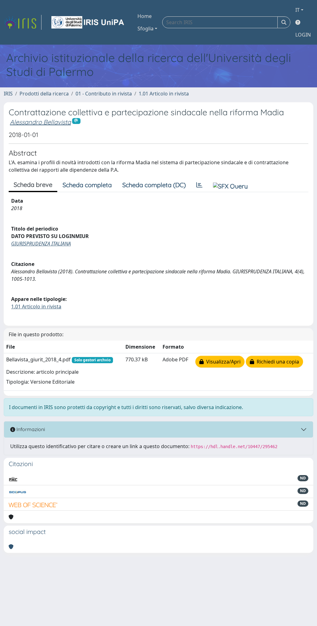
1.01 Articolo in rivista (164, 93)
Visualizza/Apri (222, 361)
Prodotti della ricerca (44, 93)
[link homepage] (22, 22)
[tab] (199, 185)
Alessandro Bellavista (40, 122)
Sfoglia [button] (145, 28)
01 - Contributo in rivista (104, 93)
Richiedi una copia (276, 361)
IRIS (8, 93)
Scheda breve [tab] (33, 184)
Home (144, 16)
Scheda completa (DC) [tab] (154, 185)
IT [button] (297, 10)
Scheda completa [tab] (87, 185)
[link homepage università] (88, 22)
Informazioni (30, 429)
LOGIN (303, 34)
